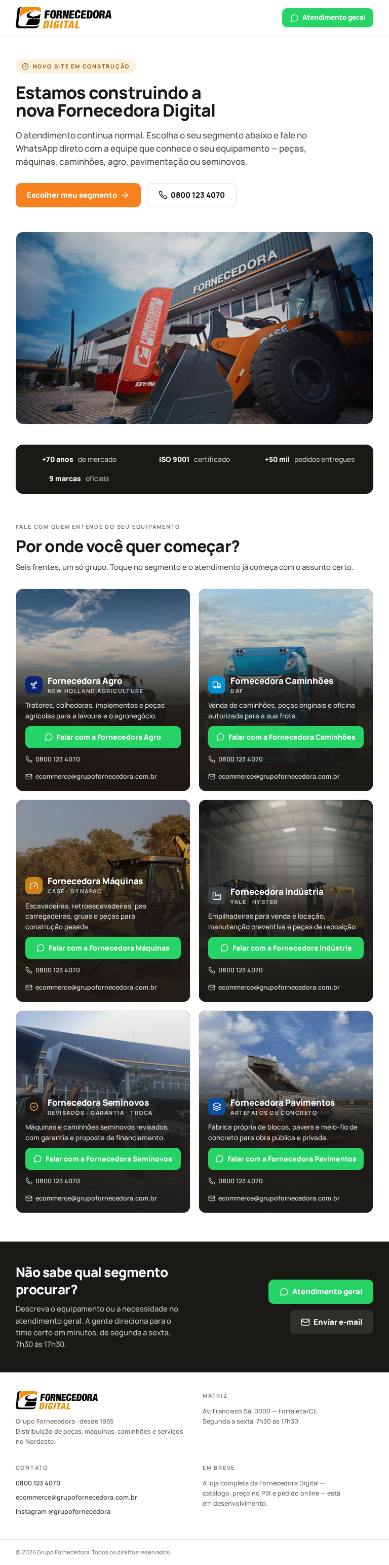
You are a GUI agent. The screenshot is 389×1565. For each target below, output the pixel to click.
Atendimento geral (333, 17)
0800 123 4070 (198, 195)
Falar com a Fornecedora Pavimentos (292, 1158)
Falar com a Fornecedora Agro (109, 737)
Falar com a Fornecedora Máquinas (109, 948)
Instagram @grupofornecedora (63, 1511)
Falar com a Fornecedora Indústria (292, 948)
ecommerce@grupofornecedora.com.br (96, 776)
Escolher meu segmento (72, 195)
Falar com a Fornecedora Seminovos (109, 1158)
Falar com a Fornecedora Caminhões (292, 737)
